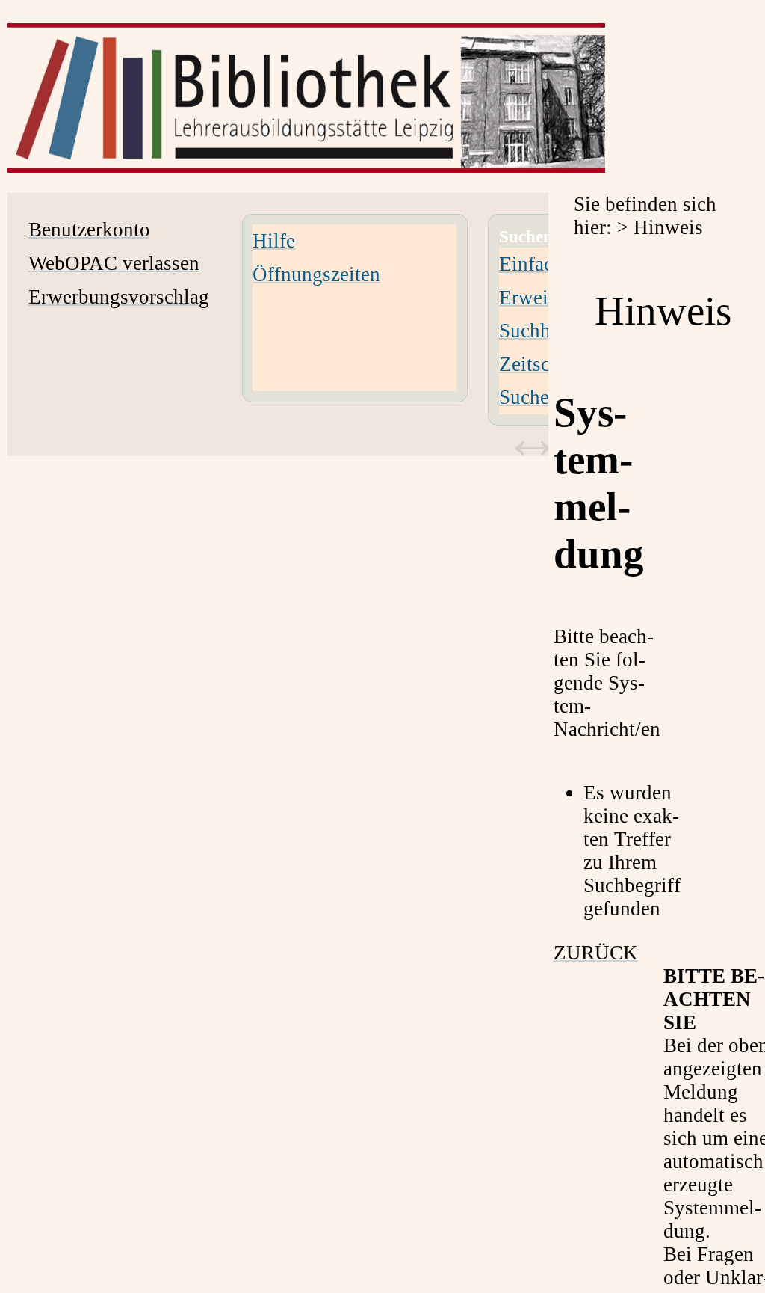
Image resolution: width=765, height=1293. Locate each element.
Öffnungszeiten (316, 274)
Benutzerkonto (89, 229)
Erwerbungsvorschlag (118, 297)
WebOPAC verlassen (113, 263)
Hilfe (274, 241)
